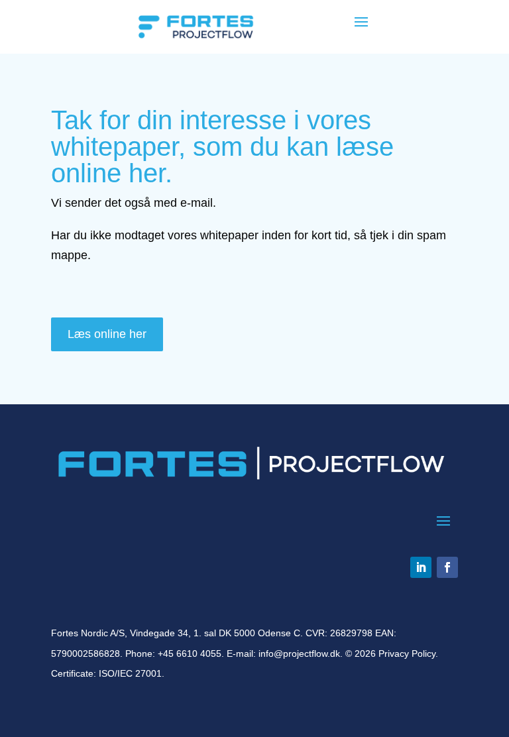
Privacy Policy (406, 653)
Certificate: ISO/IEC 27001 (106, 673)
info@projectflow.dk (299, 653)
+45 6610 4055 (189, 653)
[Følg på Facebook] (447, 567)
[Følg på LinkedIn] (420, 567)
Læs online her (107, 334)
